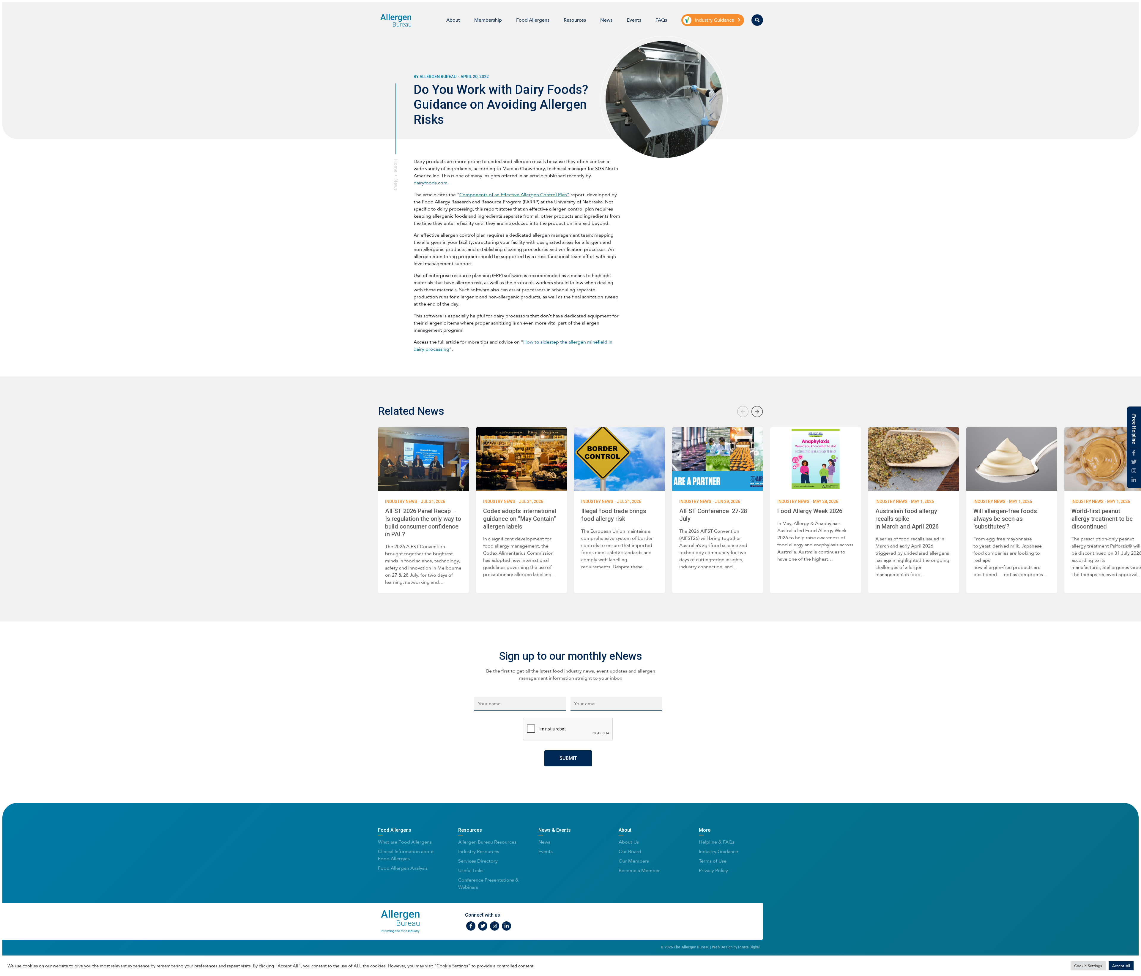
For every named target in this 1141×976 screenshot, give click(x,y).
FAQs (661, 20)
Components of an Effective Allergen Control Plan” (514, 195)
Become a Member (639, 870)
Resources (575, 20)
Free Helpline (1134, 429)
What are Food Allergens (405, 842)
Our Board (630, 851)
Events (634, 20)
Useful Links (470, 870)
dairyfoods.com (430, 183)
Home (396, 166)
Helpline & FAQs (717, 842)
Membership (488, 20)
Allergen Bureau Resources (487, 842)
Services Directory (478, 861)
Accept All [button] (1121, 965)
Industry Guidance (718, 851)
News (606, 20)
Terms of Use (712, 861)
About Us (629, 842)
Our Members (634, 861)
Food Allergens (532, 20)
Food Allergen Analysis (403, 868)
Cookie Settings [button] (1088, 965)
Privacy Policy (713, 870)
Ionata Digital (748, 947)
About (453, 20)
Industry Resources (478, 851)
